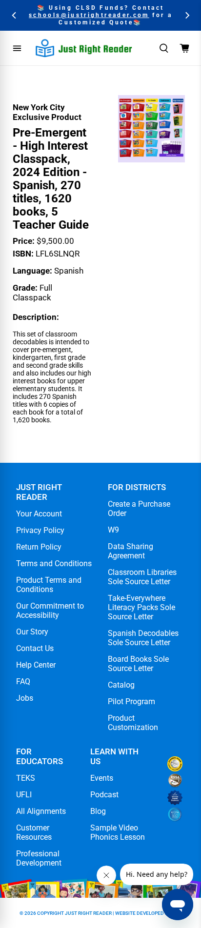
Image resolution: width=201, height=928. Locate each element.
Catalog (121, 685)
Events (101, 778)
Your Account (39, 513)
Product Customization (133, 722)
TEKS (25, 778)
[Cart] (184, 48)
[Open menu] (17, 48)
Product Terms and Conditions (48, 584)
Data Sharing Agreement (130, 551)
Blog (98, 811)
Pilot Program (131, 701)
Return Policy (38, 547)
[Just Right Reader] (84, 48)
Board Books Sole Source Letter (138, 663)
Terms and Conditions (54, 563)
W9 (113, 529)
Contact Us (35, 648)
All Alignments (41, 811)
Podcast (104, 794)
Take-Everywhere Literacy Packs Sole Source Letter (141, 607)
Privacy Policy (40, 530)
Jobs (24, 698)
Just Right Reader (88, 913)
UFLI (24, 794)
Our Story (32, 631)
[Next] (186, 15)
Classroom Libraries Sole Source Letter (142, 577)
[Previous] (14, 15)
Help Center (36, 665)
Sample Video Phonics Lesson (117, 832)
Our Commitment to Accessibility (50, 610)
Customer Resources (34, 832)
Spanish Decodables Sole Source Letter (143, 638)
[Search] (164, 48)
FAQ (23, 681)
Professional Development (38, 858)
